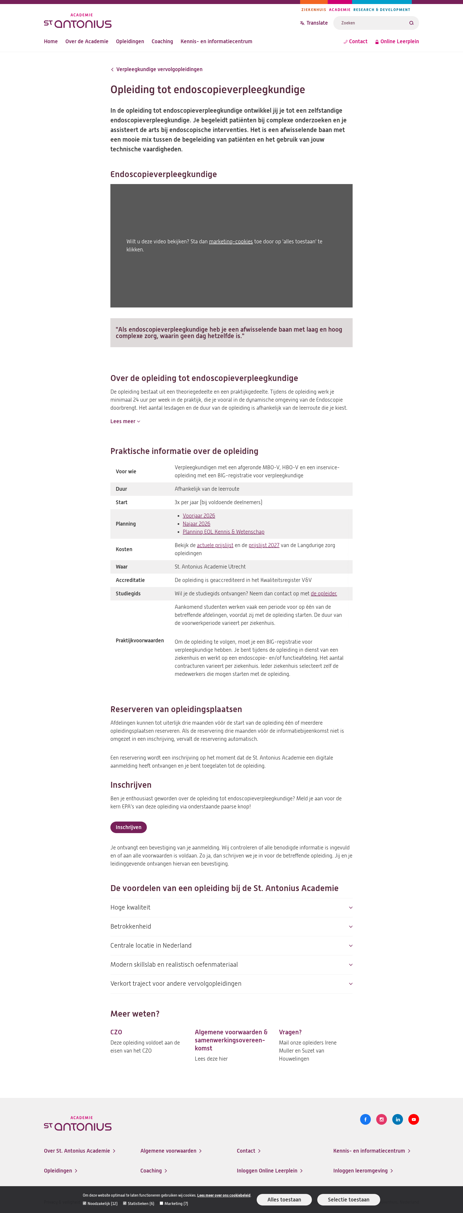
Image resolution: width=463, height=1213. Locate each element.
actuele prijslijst (215, 545)
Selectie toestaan (348, 1200)
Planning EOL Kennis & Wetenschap (223, 532)
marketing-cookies (231, 242)
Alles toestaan (284, 1200)
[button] (125, 421)
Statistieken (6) (141, 1203)
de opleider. (324, 594)
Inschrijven (130, 828)
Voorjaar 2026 (199, 516)
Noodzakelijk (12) (103, 1203)
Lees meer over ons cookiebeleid (224, 1195)
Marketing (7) (176, 1203)
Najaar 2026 (196, 524)
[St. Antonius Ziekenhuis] (172, 19)
